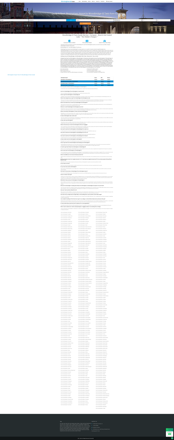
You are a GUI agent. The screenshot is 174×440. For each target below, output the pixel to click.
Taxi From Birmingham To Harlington (83, 217)
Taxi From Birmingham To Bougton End (66, 257)
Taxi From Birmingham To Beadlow (66, 232)
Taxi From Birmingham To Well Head (101, 359)
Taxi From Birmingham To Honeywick (83, 259)
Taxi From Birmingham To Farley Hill (66, 379)
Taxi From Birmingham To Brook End (66, 272)
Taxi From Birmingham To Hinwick (83, 246)
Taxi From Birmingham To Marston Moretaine (84, 339)
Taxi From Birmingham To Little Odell (83, 315)
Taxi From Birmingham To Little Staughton (84, 317)
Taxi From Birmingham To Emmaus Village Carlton (68, 370)
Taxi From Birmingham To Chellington (66, 306)
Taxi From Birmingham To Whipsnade (101, 368)
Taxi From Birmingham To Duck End (66, 346)
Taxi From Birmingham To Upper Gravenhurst (102, 341)
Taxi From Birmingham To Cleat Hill (66, 319)
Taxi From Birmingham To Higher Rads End (84, 243)
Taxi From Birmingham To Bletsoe (65, 250)
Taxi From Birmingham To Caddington (66, 281)
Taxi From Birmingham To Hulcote (83, 268)
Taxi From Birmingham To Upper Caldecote (102, 337)
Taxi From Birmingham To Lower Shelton (84, 330)
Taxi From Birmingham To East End (66, 355)
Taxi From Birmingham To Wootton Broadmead (102, 395)
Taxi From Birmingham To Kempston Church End (85, 279)
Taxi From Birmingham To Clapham (66, 317)
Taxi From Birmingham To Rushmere (101, 228)
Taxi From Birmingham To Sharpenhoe (101, 246)
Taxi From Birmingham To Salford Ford (101, 230)
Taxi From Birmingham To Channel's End (66, 299)
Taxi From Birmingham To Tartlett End (101, 310)
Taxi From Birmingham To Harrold (83, 219)
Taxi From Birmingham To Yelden (100, 408)
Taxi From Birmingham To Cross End (66, 341)
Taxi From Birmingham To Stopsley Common (102, 292)
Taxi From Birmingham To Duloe (65, 350)
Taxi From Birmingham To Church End (66, 312)
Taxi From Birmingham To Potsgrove (83, 399)
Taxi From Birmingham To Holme (83, 252)
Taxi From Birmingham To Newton (83, 368)
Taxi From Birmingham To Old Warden (83, 379)
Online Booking (84, 1)
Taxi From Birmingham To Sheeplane (101, 248)
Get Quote (85, 23)
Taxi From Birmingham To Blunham (66, 252)
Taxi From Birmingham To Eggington (66, 364)
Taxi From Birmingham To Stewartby (101, 288)
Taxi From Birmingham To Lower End (83, 326)
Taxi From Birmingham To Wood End (101, 386)
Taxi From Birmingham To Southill (101, 268)
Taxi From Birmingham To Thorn (100, 315)
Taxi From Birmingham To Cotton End (66, 337)
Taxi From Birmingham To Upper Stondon (102, 346)
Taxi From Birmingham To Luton (82, 335)
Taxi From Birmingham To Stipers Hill (101, 290)
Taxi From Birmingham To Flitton (65, 388)
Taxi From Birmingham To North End (83, 370)
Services (89, 1)
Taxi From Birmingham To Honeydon (83, 257)
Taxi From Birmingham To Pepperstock (83, 390)
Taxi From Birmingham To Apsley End (66, 217)
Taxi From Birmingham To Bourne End (66, 259)
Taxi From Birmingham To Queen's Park (101, 212)
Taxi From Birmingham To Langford (83, 297)
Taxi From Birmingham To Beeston (66, 237)
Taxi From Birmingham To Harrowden (83, 221)
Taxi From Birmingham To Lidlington (83, 306)
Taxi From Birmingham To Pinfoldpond (83, 395)
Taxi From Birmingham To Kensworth (83, 288)
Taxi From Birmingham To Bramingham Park (67, 263)
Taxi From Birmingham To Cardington (66, 286)
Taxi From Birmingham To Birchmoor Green (67, 246)
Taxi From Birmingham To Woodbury (101, 388)
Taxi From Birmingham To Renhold (101, 217)
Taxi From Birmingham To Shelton (100, 252)
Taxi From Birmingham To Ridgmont (101, 219)
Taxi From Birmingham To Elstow (65, 368)
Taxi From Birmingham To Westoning (101, 364)
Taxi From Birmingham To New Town (83, 364)
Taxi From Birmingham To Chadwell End (66, 292)
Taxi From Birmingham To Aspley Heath (66, 223)
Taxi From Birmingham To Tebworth (101, 312)
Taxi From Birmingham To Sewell (100, 243)
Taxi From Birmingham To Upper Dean (101, 339)
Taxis (68, 1)
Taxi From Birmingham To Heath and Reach (84, 232)
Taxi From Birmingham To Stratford (101, 299)
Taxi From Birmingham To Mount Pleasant (84, 361)
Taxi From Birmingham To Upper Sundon (101, 348)
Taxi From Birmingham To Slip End (101, 259)
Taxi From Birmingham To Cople (65, 335)
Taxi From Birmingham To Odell (82, 375)
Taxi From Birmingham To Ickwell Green (84, 272)
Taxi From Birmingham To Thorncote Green (102, 317)
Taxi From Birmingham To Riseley (100, 221)
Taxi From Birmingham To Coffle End (66, 328)
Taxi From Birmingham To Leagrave (83, 299)
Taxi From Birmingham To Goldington (66, 397)
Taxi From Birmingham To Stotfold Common (102, 295)
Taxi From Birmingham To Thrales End (101, 319)
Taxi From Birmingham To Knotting (83, 295)
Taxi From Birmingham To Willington (101, 375)
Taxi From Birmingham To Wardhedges (101, 355)
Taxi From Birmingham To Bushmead (66, 279)
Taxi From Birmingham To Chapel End (66, 301)
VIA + (71, 20)
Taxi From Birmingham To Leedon (83, 301)
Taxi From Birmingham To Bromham (66, 270)
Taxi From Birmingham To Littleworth (83, 321)
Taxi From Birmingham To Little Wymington (84, 319)
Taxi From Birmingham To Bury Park (66, 277)
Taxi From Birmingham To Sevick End (101, 241)
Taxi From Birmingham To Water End (101, 357)
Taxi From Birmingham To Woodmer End (101, 390)
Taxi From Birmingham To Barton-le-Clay (66, 228)
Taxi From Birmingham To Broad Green (66, 266)
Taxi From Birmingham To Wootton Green (102, 397)
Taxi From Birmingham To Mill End (83, 348)
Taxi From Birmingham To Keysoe (83, 292)
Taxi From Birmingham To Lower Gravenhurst (84, 328)
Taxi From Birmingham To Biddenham (66, 239)
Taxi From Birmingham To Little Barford (83, 312)
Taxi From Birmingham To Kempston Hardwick (84, 281)
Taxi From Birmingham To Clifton (65, 321)
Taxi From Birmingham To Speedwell (101, 270)
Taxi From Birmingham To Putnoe (83, 404)
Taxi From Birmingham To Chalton (65, 297)
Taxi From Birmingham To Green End (66, 404)
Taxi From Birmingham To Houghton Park (84, 263)
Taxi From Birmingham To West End (101, 361)
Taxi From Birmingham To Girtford (65, 395)
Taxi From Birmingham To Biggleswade (66, 243)
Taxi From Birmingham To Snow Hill (101, 261)
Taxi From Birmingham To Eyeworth (66, 375)
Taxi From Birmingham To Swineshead (101, 308)
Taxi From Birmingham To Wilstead (101, 377)
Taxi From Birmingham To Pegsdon (83, 388)
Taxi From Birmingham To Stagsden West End (102, 272)
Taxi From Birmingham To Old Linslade (83, 377)
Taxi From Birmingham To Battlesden (66, 230)
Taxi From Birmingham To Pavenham (83, 386)
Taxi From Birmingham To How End (83, 266)
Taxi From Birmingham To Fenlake (65, 386)
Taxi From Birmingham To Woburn (101, 384)
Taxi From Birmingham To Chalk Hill (66, 295)
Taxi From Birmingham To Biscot (65, 248)
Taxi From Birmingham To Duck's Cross (66, 348)
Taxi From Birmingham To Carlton (65, 288)
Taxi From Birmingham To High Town (83, 237)
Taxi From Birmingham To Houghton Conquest (84, 261)
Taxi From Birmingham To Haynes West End (84, 228)
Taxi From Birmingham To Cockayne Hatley (67, 326)
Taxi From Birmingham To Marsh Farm (83, 337)
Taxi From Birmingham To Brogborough (66, 268)
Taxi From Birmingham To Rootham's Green (102, 223)
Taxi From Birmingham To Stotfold (101, 297)
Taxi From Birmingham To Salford (100, 232)
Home (80, 1)
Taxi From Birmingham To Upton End (101, 350)
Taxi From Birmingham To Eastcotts (66, 359)
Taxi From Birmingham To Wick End (101, 370)
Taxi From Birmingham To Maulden (83, 341)
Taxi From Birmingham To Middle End (83, 346)
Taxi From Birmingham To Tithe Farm (101, 326)
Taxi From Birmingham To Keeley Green (84, 277)
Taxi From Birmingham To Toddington (101, 328)
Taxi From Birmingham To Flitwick (65, 390)
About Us (93, 1)
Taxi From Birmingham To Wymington (101, 406)
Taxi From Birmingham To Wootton (101, 399)
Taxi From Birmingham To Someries (101, 263)
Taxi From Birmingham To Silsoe (100, 257)
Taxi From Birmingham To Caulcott (66, 290)
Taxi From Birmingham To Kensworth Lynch (84, 286)
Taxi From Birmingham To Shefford (101, 250)
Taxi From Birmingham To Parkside (83, 384)
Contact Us (97, 1)
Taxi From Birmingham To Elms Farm (66, 366)
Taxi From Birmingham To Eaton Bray (66, 361)
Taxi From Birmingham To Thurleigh (101, 321)
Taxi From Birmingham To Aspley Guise (66, 221)
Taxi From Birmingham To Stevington (101, 286)
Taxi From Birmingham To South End (101, 266)
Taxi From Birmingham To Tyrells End (101, 335)
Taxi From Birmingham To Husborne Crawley (84, 270)
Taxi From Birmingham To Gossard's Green (67, 399)
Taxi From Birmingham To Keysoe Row (83, 290)
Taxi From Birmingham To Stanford (101, 279)
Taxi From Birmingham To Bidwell (65, 241)
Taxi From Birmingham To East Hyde (66, 357)
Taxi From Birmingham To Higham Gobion (84, 239)
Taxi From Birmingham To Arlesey (65, 219)
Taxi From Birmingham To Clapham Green (67, 315)
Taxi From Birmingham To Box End (66, 261)
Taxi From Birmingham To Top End (101, 330)
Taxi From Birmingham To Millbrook (83, 350)
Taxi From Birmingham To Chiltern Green (66, 310)
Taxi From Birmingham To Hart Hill (83, 223)
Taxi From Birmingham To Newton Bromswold (84, 366)
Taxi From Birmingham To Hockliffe (83, 248)
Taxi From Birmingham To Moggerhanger (84, 357)
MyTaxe (95, 438)
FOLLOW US (102, 1)
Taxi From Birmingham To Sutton (100, 306)
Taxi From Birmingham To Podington (83, 397)
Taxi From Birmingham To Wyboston (101, 404)
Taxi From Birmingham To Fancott (65, 377)
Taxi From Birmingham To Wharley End (101, 366)
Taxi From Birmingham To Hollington (83, 250)
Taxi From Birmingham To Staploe (100, 281)
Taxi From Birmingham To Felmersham (66, 384)
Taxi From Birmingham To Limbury (83, 308)
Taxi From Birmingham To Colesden (66, 330)
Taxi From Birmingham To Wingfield (101, 379)
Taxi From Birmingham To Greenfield (83, 212)
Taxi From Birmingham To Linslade (83, 310)
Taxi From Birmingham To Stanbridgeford (102, 277)
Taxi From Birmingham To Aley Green (66, 212)
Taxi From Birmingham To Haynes (83, 230)
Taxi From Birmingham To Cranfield (66, 339)
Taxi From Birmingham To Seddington (101, 239)
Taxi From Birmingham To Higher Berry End (84, 241)
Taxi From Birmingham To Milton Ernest (84, 355)
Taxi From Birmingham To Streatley (101, 301)
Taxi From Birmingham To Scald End (101, 237)
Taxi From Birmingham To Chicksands (66, 308)
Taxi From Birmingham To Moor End (83, 359)
